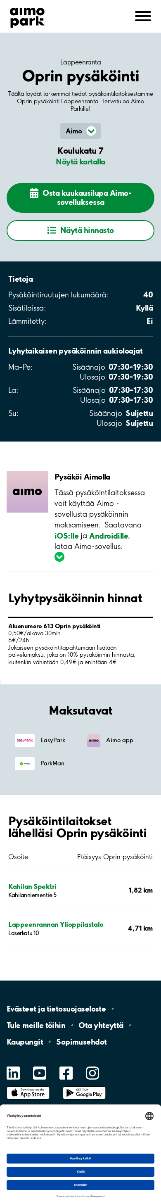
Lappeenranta (80, 62)
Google (84, 1086)
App (28, 1086)
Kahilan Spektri (32, 886)
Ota (100, 1025)
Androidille (108, 535)
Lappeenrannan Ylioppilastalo (56, 924)
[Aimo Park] (27, 16)
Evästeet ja (56, 1009)
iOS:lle (66, 535)
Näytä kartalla (80, 161)
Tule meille (36, 1025)
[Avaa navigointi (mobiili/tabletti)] (143, 15)
